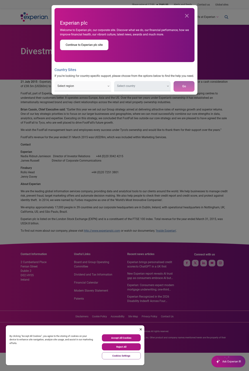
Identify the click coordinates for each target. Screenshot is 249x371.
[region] (75, 345)
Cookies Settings (121, 355)
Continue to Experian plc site (84, 45)
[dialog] (124, 185)
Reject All (121, 346)
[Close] (187, 16)
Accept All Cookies (121, 337)
